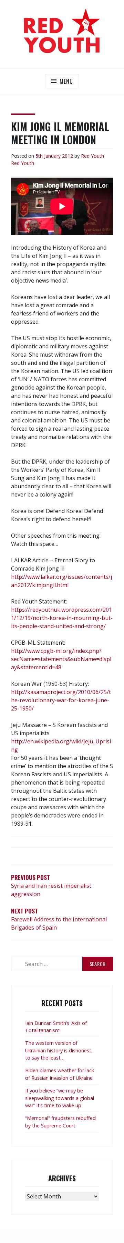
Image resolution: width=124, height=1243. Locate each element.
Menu (66, 81)
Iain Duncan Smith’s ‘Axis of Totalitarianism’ (56, 1027)
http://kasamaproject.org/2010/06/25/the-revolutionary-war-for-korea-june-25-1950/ (61, 700)
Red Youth (92, 156)
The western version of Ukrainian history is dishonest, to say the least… (59, 1050)
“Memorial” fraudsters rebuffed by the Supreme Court (60, 1122)
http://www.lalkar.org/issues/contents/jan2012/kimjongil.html (61, 581)
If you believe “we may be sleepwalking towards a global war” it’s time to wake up (59, 1098)
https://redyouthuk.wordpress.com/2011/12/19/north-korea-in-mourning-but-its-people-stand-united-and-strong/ (62, 618)
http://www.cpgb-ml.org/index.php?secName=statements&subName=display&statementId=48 (61, 659)
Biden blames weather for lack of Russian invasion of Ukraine (59, 1074)
